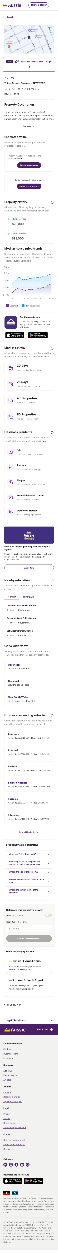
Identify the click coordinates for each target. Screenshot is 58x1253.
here (44, 440)
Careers (7, 1092)
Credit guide (9, 1122)
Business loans (10, 1053)
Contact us (8, 1149)
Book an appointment (14, 1140)
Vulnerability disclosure (14, 1127)
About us (7, 1070)
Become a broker (11, 1096)
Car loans (8, 1049)
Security (7, 1118)
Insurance (8, 1058)
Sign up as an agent (12, 1101)
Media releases (10, 1075)
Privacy (6, 1113)
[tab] (11, 597)
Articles (7, 1079)
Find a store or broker (14, 1144)
